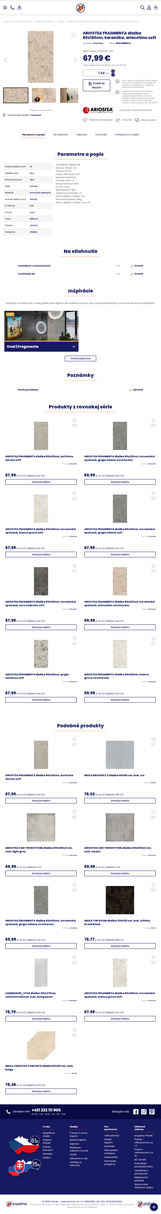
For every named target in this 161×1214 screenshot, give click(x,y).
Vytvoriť (138, 389)
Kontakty (48, 1153)
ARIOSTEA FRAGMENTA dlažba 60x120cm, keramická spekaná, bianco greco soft (40, 531)
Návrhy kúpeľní (78, 1139)
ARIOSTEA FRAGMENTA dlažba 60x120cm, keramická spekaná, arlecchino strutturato (119, 603)
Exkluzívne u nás (78, 1158)
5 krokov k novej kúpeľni (78, 1134)
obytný (34, 225)
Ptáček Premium (48, 1148)
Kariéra (46, 1157)
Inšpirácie (82, 134)
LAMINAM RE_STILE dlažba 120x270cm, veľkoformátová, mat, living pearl (30, 995)
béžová (34, 218)
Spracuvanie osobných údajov (143, 1186)
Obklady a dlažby (44, 21)
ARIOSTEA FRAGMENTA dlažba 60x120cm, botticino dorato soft (39, 458)
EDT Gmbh (140, 1159)
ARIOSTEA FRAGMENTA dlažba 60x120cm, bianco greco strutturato (116, 676)
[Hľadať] (142, 8)
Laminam (73, 1001)
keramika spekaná (40, 192)
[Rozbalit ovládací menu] (154, 1207)
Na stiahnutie (61, 134)
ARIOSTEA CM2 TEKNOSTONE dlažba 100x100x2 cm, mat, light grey (38, 849)
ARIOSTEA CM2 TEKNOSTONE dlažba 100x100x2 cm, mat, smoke (117, 849)
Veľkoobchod (111, 1135)
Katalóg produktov (22, 21)
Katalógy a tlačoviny (75, 1164)
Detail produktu (41, 482)
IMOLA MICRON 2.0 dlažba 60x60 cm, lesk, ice (114, 775)
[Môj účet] (149, 8)
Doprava (74, 1143)
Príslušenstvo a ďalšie (127, 134)
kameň (34, 186)
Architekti (109, 1146)
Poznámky (101, 134)
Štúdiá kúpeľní (108, 1141)
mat (32, 212)
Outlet (73, 1154)
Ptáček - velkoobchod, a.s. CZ (143, 1142)
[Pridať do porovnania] (74, 426)
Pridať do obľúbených (101, 119)
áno (32, 173)
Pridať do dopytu (98, 85)
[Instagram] (144, 1112)
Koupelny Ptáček (143, 1135)
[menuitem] (15, 95)
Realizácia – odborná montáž (79, 1149)
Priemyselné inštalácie (111, 1152)
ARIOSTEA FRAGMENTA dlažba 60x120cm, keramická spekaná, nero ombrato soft (40, 603)
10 (31, 166)
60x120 (33, 199)
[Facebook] (136, 1112)
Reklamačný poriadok (141, 1179)
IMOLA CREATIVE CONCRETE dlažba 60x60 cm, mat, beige (39, 1067)
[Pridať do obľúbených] (74, 421)
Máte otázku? (148, 120)
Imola (153, 783)
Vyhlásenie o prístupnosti (141, 1172)
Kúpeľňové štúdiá (49, 1134)
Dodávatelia (111, 1157)
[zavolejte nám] (13, 7)
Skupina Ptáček (47, 1141)
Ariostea (98, 43)
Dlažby (60, 21)
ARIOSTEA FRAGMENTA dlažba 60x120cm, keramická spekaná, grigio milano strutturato (119, 458)
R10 (31, 205)
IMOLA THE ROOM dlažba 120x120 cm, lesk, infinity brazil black (117, 922)
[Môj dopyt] (156, 8)
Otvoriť (138, 265)
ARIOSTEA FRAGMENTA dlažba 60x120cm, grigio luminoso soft (37, 676)
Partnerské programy (110, 1162)
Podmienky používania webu (143, 1165)
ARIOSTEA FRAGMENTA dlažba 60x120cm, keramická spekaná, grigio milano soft (119, 531)
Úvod (6, 21)
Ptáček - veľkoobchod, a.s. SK (143, 1152)
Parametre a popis (33, 134)
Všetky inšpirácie (80, 358)
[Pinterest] (152, 1112)
